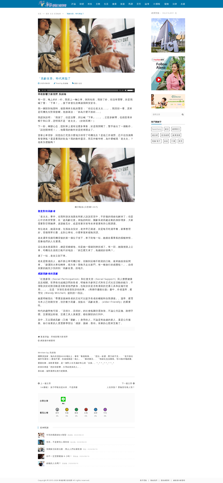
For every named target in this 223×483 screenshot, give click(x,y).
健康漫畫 (176, 135)
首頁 (39, 14)
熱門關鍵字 (156, 122)
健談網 (155, 135)
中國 (173, 141)
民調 (131, 3)
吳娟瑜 (65, 83)
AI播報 (156, 3)
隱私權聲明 (165, 480)
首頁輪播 (57, 14)
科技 (90, 3)
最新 (47, 14)
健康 (114, 3)
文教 (98, 3)
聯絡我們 (153, 480)
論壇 (147, 3)
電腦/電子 (156, 141)
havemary (157, 129)
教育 (180, 141)
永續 (183, 3)
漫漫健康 (165, 135)
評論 (73, 3)
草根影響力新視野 (59, 336)
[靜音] (126, 90)
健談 (167, 129)
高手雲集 (143, 480)
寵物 (166, 3)
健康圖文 (176, 129)
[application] (86, 90)
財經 (82, 3)
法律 (175, 3)
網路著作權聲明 (47, 340)
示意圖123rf (91, 207)
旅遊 (122, 3)
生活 (106, 3)
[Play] (40, 90)
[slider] (131, 90)
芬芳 (139, 3)
